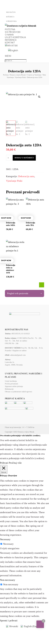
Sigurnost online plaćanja (14, 386)
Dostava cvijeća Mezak (18, 75)
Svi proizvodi (12, 32)
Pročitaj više (15, 462)
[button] (39, 97)
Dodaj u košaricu (24, 158)
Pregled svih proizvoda (17, 293)
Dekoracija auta (26, 176)
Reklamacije (9, 389)
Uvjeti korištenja (15, 37)
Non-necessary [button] (7, 580)
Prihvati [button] (4, 462)
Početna (10, 29)
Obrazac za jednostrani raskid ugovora (18, 392)
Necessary (8, 543)
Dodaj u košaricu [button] (41, 284)
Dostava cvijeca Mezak (26, 432)
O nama (9, 34)
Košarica (10, 17)
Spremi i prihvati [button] (8, 620)
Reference (11, 39)
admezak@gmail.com (18, 355)
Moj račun (10, 12)
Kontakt (10, 42)
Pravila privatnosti (11, 384)
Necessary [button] (5, 539)
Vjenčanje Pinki (20, 77)
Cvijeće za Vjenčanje (34, 75)
